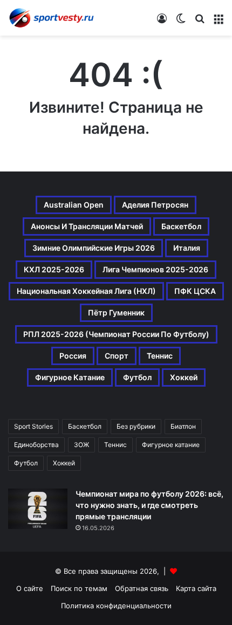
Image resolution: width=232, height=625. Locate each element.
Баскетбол (181, 226)
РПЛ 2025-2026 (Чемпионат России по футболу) (116, 334)
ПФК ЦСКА (195, 291)
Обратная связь (141, 588)
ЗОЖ (81, 445)
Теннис (160, 355)
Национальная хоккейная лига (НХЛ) (86, 291)
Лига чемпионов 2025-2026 (155, 269)
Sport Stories (33, 426)
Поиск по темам (79, 588)
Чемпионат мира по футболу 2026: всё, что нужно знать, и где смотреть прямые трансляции (149, 505)
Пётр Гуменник (116, 312)
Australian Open (74, 204)
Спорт (116, 355)
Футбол (137, 377)
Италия (186, 247)
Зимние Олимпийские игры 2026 (93, 247)
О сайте (29, 588)
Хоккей (183, 377)
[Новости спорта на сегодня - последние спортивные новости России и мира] (51, 18)
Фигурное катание (70, 377)
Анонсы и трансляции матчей (87, 226)
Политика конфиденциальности (116, 605)
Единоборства (36, 445)
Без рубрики (136, 426)
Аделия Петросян (155, 204)
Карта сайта (196, 588)
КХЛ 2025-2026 (54, 269)
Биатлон (183, 426)
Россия (72, 355)
